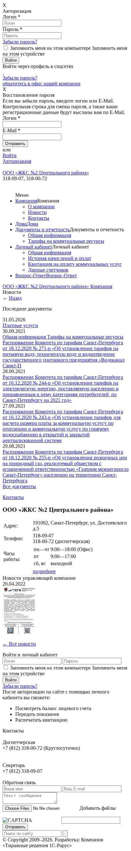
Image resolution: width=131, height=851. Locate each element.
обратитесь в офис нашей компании (41, 83)
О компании (41, 206)
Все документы (19, 486)
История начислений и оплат (59, 258)
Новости (37, 212)
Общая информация (49, 235)
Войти (10, 155)
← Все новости (19, 644)
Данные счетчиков (48, 269)
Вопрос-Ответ (30, 275)
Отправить (15, 826)
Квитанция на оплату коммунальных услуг (75, 264)
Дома (21, 223)
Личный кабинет (33, 246)
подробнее (44, 571)
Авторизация (17, 161)
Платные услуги (20, 325)
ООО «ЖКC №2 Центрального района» (46, 286)
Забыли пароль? (20, 41)
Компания (26, 200)
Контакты (38, 218)
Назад (15, 298)
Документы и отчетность (42, 229)
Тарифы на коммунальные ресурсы (66, 241)
